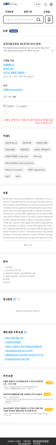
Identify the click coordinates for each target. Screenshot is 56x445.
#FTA (18, 176)
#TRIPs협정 (10, 149)
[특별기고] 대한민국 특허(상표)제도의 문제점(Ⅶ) (23, 346)
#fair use (37, 156)
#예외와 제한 (42, 142)
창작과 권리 (8, 68)
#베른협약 (25, 149)
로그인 (38, 4)
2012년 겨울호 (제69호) (14, 72)
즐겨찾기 (6, 114)
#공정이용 (27, 142)
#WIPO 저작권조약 (42, 149)
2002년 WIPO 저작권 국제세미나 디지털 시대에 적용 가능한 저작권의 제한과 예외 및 (23, 409)
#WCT (7, 176)
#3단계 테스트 (11, 142)
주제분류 (9, 11)
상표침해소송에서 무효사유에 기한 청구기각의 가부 (24, 354)
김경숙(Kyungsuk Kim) (12, 89)
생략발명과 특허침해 (13, 342)
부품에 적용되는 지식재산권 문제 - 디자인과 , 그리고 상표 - (23, 382)
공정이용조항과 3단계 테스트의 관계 (19, 350)
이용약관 (26, 441)
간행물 (46, 11)
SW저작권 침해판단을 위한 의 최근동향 (22, 394)
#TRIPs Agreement (36, 169)
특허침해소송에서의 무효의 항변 (17, 359)
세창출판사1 (8, 64)
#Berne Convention (13, 169)
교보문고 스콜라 (14, 441)
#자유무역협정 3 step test (16, 156)
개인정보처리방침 (41, 441)
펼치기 (26, 245)
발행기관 (28, 11)
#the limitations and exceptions (19, 162)
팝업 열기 (18, 299)
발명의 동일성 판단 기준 (14, 337)
